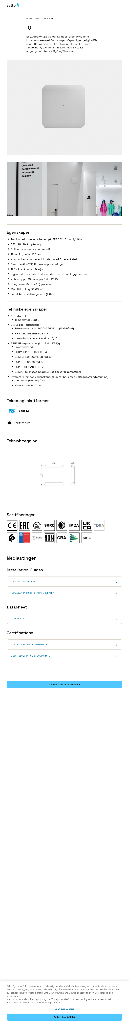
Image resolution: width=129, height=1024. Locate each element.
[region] (64, 1002)
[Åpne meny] (121, 5)
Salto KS (24, 410)
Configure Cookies (64, 1009)
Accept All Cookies (64, 1017)
